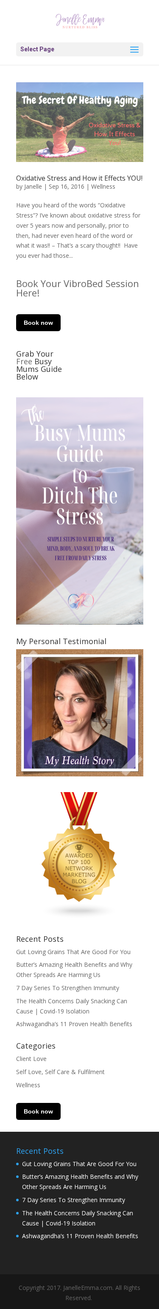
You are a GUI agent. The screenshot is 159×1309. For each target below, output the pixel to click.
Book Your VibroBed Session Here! (77, 288)
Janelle (33, 186)
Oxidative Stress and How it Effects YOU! (79, 178)
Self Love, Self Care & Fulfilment (60, 1072)
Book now (38, 322)
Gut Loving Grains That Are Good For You (73, 952)
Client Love (31, 1059)
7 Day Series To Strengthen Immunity (67, 988)
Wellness (103, 186)
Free (25, 361)
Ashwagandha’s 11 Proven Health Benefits (74, 1024)
